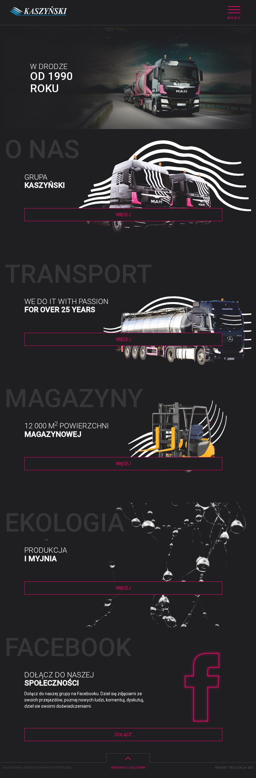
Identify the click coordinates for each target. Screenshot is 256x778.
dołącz (123, 734)
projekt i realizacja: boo (234, 767)
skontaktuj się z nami (128, 767)
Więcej (123, 214)
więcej (123, 339)
